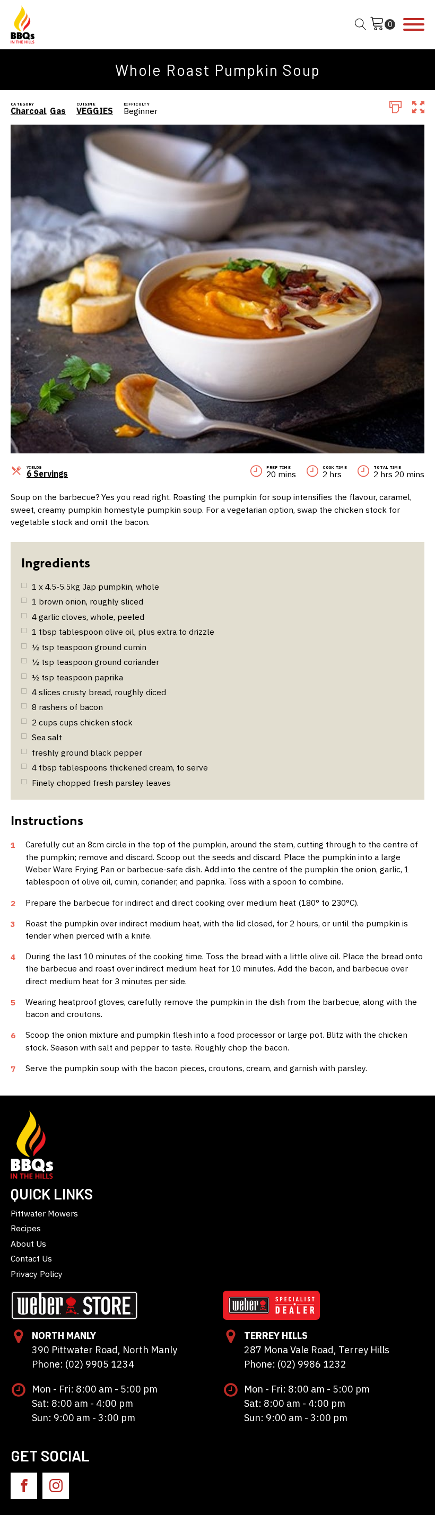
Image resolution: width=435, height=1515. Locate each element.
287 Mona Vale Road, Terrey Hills (316, 1350)
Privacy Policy (37, 1273)
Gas (58, 111)
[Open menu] (413, 24)
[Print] (395, 106)
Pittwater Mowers (44, 1213)
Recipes (26, 1228)
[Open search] (361, 24)
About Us (28, 1243)
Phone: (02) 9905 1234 (83, 1364)
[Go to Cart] (382, 24)
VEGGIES (94, 111)
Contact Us (31, 1258)
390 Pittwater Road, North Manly (104, 1350)
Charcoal (28, 111)
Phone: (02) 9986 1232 (295, 1364)
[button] (418, 106)
